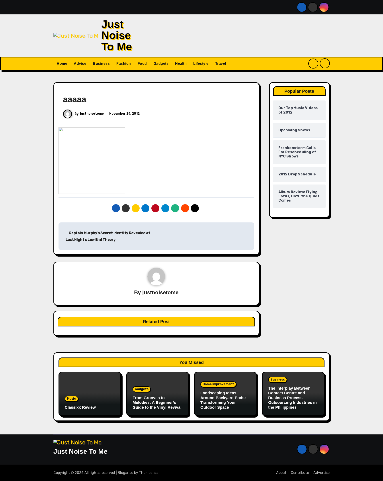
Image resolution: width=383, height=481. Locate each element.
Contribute (300, 473)
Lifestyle (201, 63)
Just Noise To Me (116, 35)
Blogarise (125, 473)
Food (142, 63)
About (281, 473)
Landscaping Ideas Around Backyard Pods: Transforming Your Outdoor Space (223, 400)
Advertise (321, 473)
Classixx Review (80, 407)
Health (181, 63)
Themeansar (149, 473)
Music (71, 399)
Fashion (123, 63)
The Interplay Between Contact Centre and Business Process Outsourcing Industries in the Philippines (292, 398)
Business (101, 63)
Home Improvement (218, 384)
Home (62, 63)
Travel (220, 63)
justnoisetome (92, 114)
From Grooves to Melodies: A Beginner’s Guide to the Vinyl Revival (157, 403)
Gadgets (161, 63)
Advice (80, 63)
